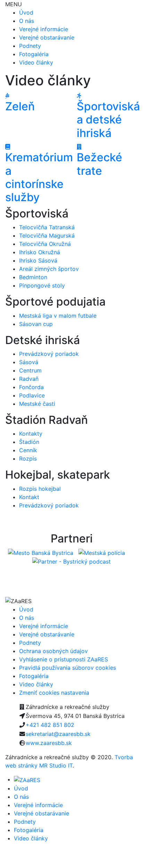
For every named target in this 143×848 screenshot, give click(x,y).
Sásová (28, 362)
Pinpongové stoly (42, 285)
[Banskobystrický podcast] (71, 561)
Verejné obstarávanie (46, 37)
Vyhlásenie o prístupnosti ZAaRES (63, 659)
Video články (36, 62)
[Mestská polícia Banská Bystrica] (102, 552)
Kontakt (29, 497)
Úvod (26, 12)
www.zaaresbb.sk (49, 742)
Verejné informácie (43, 29)
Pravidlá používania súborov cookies (67, 667)
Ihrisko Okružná (39, 252)
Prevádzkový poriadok (49, 353)
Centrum (30, 370)
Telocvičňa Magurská (47, 235)
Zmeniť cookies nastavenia (54, 692)
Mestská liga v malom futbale (57, 315)
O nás (26, 20)
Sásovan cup (36, 323)
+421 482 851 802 (50, 724)
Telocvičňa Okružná (45, 243)
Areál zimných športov (49, 268)
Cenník (28, 450)
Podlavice (32, 395)
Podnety (30, 45)
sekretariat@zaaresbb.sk (58, 733)
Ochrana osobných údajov (53, 651)
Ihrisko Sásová (38, 260)
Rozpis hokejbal (40, 488)
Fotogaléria (34, 54)
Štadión (29, 441)
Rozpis (28, 458)
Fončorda (31, 387)
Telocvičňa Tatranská (47, 227)
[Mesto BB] (40, 552)
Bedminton (33, 277)
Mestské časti (37, 403)
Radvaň (29, 378)
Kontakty (30, 433)
